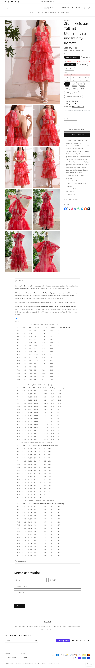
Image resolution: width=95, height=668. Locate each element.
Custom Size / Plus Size (73, 96)
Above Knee (69, 69)
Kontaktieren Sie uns (60, 626)
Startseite (22, 626)
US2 (67, 84)
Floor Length (70, 64)
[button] (7, 8)
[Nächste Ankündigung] (64, 2)
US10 (74, 88)
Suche (15, 626)
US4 (74, 84)
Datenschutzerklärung (47, 630)
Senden (19, 606)
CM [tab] (18, 321)
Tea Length (82, 64)
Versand (66, 50)
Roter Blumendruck (72, 57)
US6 (81, 84)
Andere (85, 57)
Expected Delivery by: (71, 101)
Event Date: (68, 106)
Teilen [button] (68, 204)
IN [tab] (16, 321)
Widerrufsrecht (20, 663)
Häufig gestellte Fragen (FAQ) (43, 626)
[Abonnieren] (36, 640)
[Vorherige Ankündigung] (31, 2)
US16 (75, 92)
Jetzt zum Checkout (77, 135)
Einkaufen (30, 626)
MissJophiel (11, 663)
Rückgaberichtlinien (74, 626)
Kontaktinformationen (53, 663)
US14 (67, 92)
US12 (82, 88)
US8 (67, 88)
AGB (39, 663)
